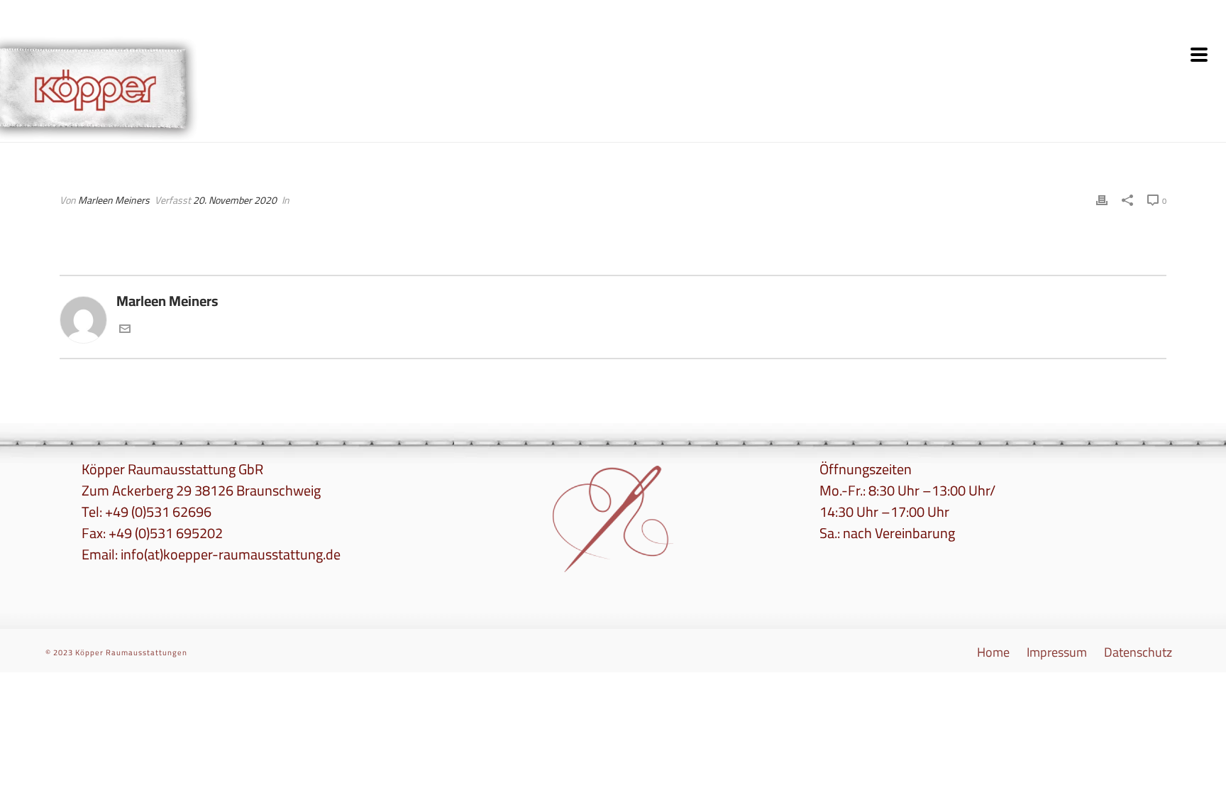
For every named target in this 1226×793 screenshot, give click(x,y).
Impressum (1057, 652)
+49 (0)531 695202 (166, 533)
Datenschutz (1138, 652)
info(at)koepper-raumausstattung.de (231, 554)
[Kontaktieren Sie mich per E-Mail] (125, 329)
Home (1080, 129)
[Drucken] (1102, 198)
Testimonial (1126, 129)
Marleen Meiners (114, 200)
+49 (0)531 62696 (158, 511)
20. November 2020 (235, 200)
